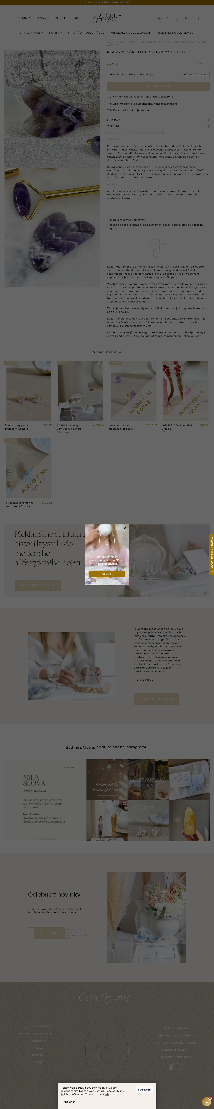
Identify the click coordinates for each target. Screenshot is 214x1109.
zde (107, 1094)
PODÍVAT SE (107, 573)
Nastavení (70, 1101)
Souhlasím (144, 1089)
